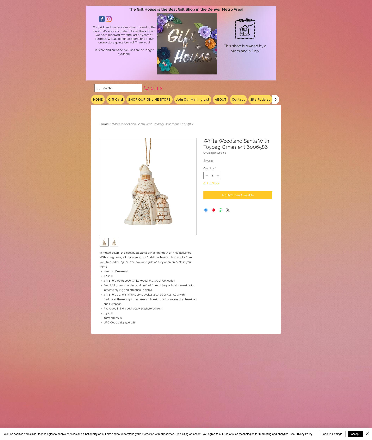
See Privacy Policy (301, 434)
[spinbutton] (212, 175)
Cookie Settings (332, 434)
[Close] (367, 434)
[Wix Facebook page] (102, 19)
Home (104, 124)
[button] (154, 88)
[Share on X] (228, 210)
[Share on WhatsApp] (220, 210)
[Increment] (218, 175)
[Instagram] (109, 19)
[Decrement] (206, 175)
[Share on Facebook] (206, 210)
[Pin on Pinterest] (213, 210)
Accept (355, 434)
